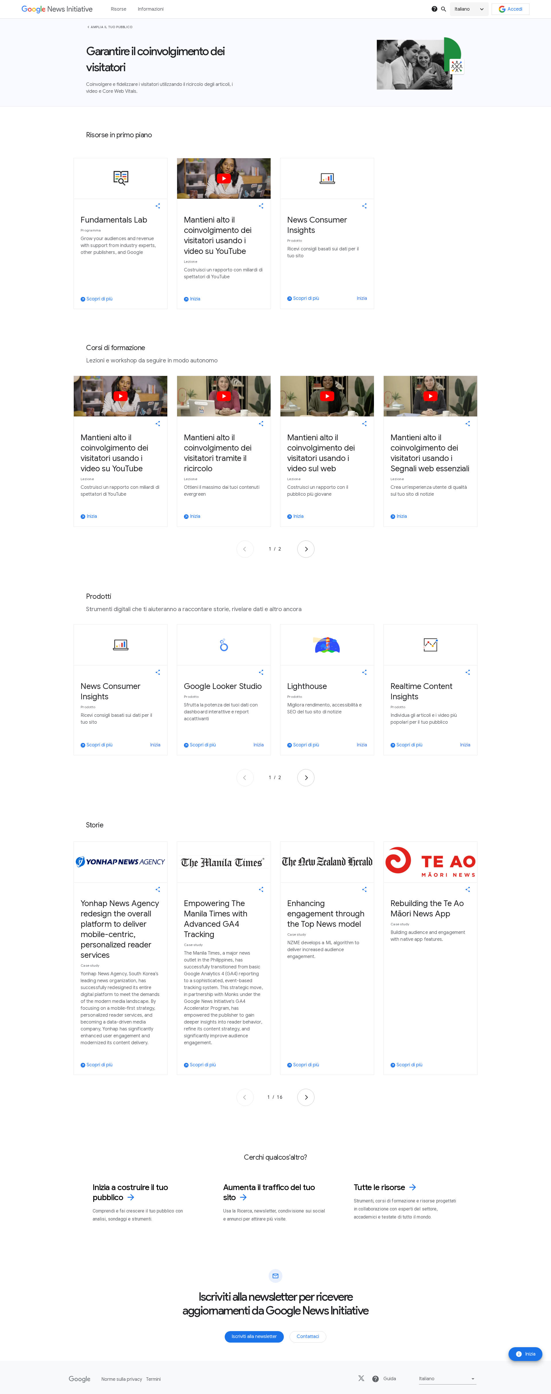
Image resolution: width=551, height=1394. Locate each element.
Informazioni (151, 9)
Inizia (525, 1354)
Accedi (515, 9)
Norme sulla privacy (121, 1379)
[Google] (79, 1379)
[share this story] (157, 205)
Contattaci (308, 1336)
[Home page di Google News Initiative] (57, 9)
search (443, 9)
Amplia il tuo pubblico (111, 27)
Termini (153, 1379)
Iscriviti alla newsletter (254, 1336)
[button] (469, 9)
